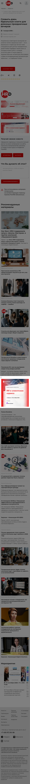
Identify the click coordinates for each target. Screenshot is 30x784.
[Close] (28, 376)
